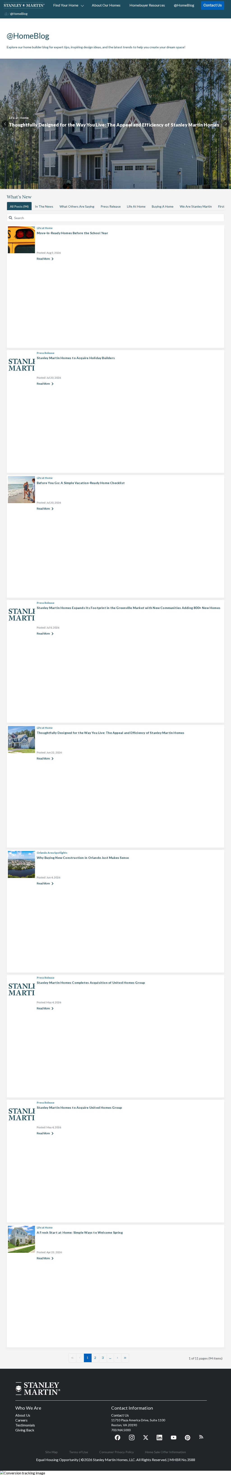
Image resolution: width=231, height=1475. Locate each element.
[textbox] (118, 217)
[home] (5, 13)
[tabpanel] (115, 124)
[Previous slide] (5, 123)
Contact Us (212, 5)
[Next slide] (226, 123)
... (110, 1357)
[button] (72, 1358)
